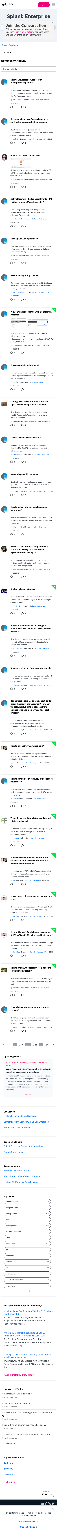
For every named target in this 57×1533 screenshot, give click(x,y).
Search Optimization (13, 1152)
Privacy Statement (27, 1521)
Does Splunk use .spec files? (24, 238)
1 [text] (15, 107)
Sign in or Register (23, 32)
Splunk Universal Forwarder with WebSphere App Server (26, 81)
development (11, 1225)
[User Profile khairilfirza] (4, 898)
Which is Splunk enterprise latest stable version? (29, 1009)
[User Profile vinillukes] (4, 703)
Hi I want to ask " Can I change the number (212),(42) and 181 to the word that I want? (31, 933)
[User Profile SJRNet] (4, 591)
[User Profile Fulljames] (4, 670)
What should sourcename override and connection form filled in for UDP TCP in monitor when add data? (29, 860)
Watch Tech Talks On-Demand (18, 1127)
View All (10, 1443)
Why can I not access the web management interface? (31, 313)
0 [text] (15, 142)
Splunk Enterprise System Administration (23, 1146)
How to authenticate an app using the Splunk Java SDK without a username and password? (30, 628)
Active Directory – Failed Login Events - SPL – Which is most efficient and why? (31, 200)
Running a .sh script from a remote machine (31, 668)
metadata (10, 1255)
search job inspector (14, 1280)
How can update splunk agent (24, 365)
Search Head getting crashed (24, 275)
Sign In (44, 5)
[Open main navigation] (53, 4)
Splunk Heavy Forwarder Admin (17, 1393)
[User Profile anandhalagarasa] (4, 277)
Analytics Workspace (14, 1207)
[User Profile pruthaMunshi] (4, 627)
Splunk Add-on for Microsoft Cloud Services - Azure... (27, 1434)
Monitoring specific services (24, 474)
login (8, 1250)
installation (10, 1243)
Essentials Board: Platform (16, 1170)
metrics (9, 1262)
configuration (11, 1213)
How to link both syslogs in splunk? (27, 746)
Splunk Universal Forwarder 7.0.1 (26, 437)
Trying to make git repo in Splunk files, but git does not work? (30, 819)
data (7, 1219)
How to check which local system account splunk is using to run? (30, 969)
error (8, 1237)
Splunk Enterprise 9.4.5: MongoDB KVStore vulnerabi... (27, 1412)
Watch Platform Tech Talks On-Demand (22, 1176)
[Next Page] (53, 1044)
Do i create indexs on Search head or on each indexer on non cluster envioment (29, 120)
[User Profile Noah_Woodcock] (4, 548)
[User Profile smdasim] (4, 121)
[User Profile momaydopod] (4, 314)
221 (35, 1044)
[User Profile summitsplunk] (4, 970)
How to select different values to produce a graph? (31, 898)
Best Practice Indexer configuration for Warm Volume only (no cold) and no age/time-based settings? (29, 549)
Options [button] (5, 52)
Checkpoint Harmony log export (17, 1403)
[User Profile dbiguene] (4, 509)
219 (21, 1044)
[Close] (53, 1509)
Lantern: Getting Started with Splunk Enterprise (26, 1121)
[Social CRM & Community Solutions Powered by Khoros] (48, 1493)
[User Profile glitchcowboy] (4, 82)
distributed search (13, 1231)
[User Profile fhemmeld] (4, 476)
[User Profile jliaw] (4, 747)
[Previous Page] (4, 1044)
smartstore (10, 1286)
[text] (12, 107)
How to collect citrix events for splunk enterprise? (28, 508)
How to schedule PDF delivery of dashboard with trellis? (31, 780)
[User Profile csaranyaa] (4, 781)
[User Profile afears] (4, 403)
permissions (11, 1274)
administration (12, 1201)
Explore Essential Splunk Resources (21, 1116)
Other (8, 1268)
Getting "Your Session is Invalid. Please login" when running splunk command (29, 403)
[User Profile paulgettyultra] (4, 439)
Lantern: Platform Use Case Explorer (21, 1182)
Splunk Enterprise (41, 100)
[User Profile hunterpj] (4, 820)
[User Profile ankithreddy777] (4, 240)
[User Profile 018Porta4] (4, 201)
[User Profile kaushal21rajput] (4, 157)
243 (48, 1044)
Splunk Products (10, 45)
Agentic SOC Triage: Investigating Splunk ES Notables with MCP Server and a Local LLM (24, 1334)
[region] (28, 1519)
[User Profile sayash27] (4, 1009)
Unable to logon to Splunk (22, 589)
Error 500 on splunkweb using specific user (23, 1425)
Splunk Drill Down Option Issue (25, 155)
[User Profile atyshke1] (4, 367)
